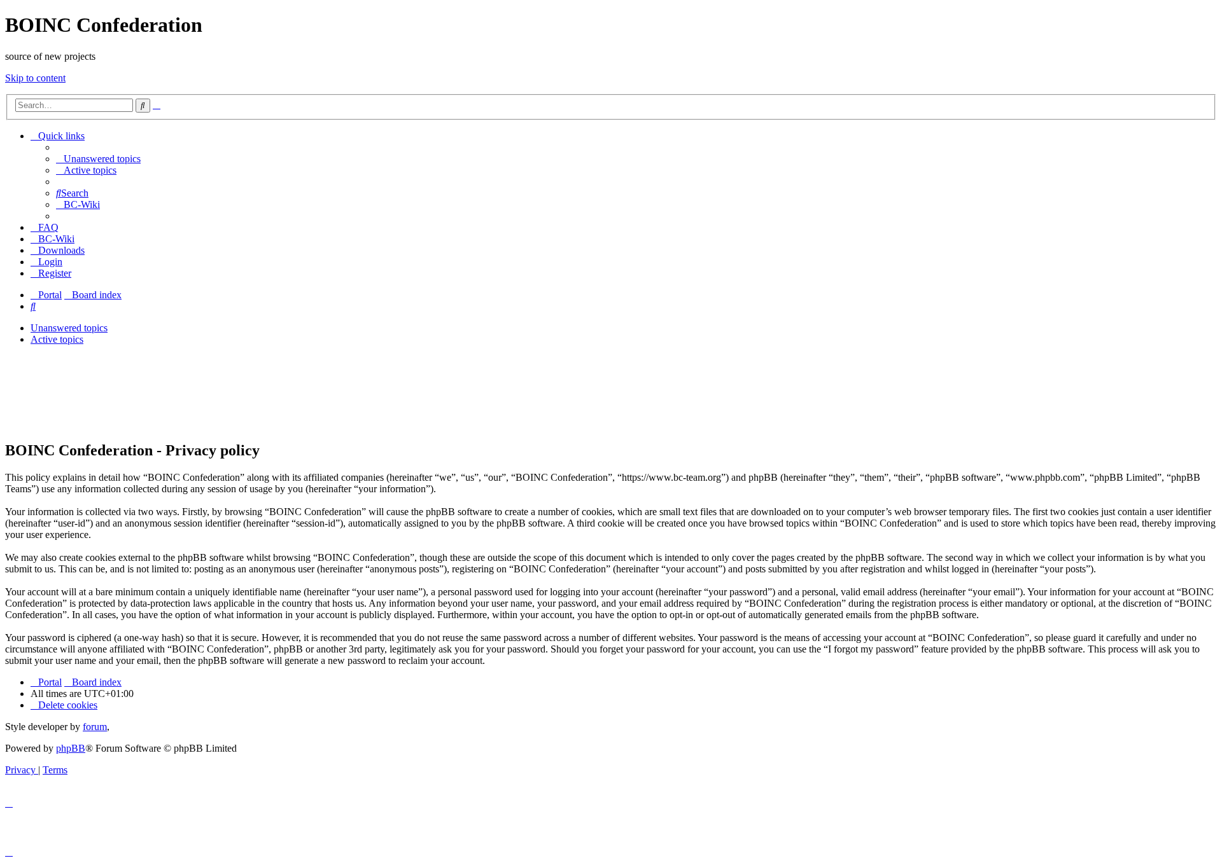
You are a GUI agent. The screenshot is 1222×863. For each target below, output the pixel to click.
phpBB (70, 748)
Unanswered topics (69, 327)
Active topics (57, 339)
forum (95, 726)
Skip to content (35, 77)
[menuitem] (98, 158)
